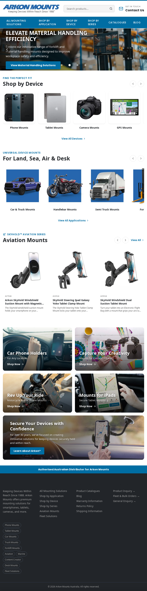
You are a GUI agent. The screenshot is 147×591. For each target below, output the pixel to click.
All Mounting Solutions (16, 22)
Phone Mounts (12, 525)
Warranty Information (89, 501)
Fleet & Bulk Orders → (126, 496)
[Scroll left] (133, 84)
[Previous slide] (7, 49)
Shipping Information (89, 511)
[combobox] (89, 8)
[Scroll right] (141, 84)
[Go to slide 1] (62, 65)
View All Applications (72, 220)
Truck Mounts (11, 542)
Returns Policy (84, 506)
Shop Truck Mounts (24, 63)
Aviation (9, 553)
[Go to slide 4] (85, 65)
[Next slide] (140, 49)
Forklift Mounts (12, 548)
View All (136, 240)
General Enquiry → (124, 501)
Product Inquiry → (124, 491)
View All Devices (71, 138)
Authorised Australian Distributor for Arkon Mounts (73, 469)
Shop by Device (71, 22)
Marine (21, 553)
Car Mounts (10, 536)
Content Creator (13, 559)
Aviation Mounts (49, 511)
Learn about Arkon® (27, 451)
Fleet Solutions (12, 571)
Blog (137, 22)
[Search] (111, 9)
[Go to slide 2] (70, 65)
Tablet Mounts (12, 530)
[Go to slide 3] (77, 65)
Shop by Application (47, 22)
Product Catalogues (88, 491)
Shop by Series (93, 22)
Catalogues (117, 22)
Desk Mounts (11, 565)
